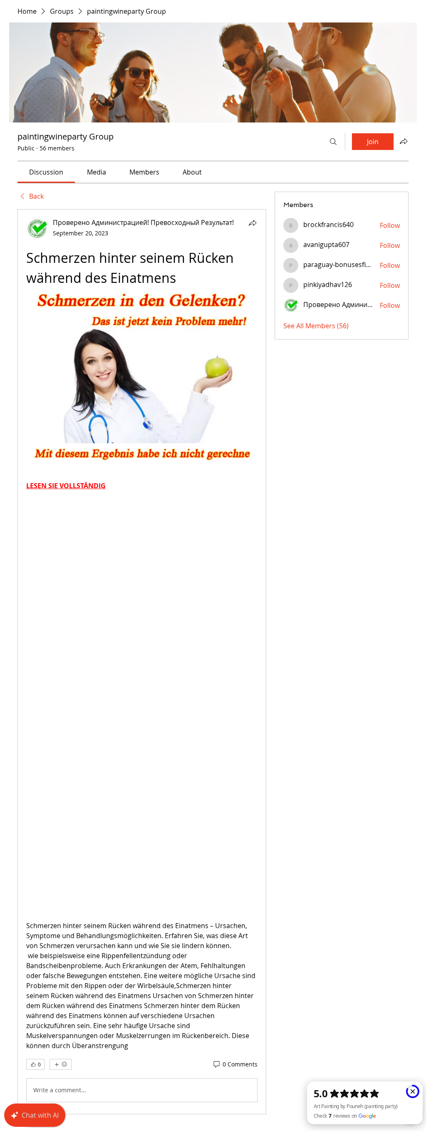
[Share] (253, 223)
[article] (141, 661)
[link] (46, 172)
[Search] (333, 141)
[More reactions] (61, 1064)
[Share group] (404, 141)
